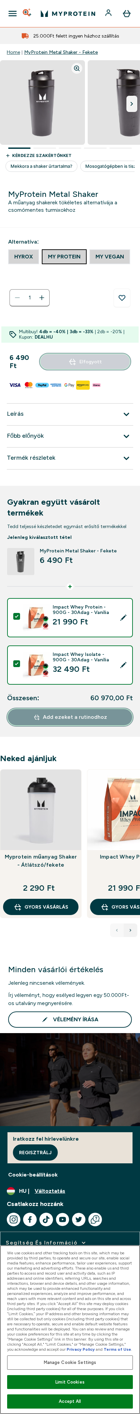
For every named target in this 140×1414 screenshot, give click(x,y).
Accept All (70, 1401)
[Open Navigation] (12, 13)
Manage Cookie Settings (70, 1362)
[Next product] (130, 930)
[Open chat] (95, 1219)
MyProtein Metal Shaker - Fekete (61, 52)
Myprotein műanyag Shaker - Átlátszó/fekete (41, 861)
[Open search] (27, 13)
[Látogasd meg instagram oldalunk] (13, 1219)
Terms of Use (117, 1349)
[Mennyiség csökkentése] (17, 298)
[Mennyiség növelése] (41, 298)
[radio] (23, 256)
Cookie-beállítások (33, 1175)
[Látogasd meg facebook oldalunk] (30, 1219)
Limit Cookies (70, 1382)
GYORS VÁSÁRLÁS (46, 907)
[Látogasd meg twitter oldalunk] (79, 1219)
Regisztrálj (35, 1152)
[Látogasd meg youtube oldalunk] (62, 1219)
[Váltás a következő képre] (131, 104)
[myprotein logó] (68, 13)
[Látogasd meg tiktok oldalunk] (46, 1219)
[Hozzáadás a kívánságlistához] (121, 298)
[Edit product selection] (123, 617)
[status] (29, 298)
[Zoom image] (76, 68)
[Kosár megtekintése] (127, 13)
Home (13, 52)
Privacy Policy (81, 1349)
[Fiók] (109, 13)
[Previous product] (117, 930)
